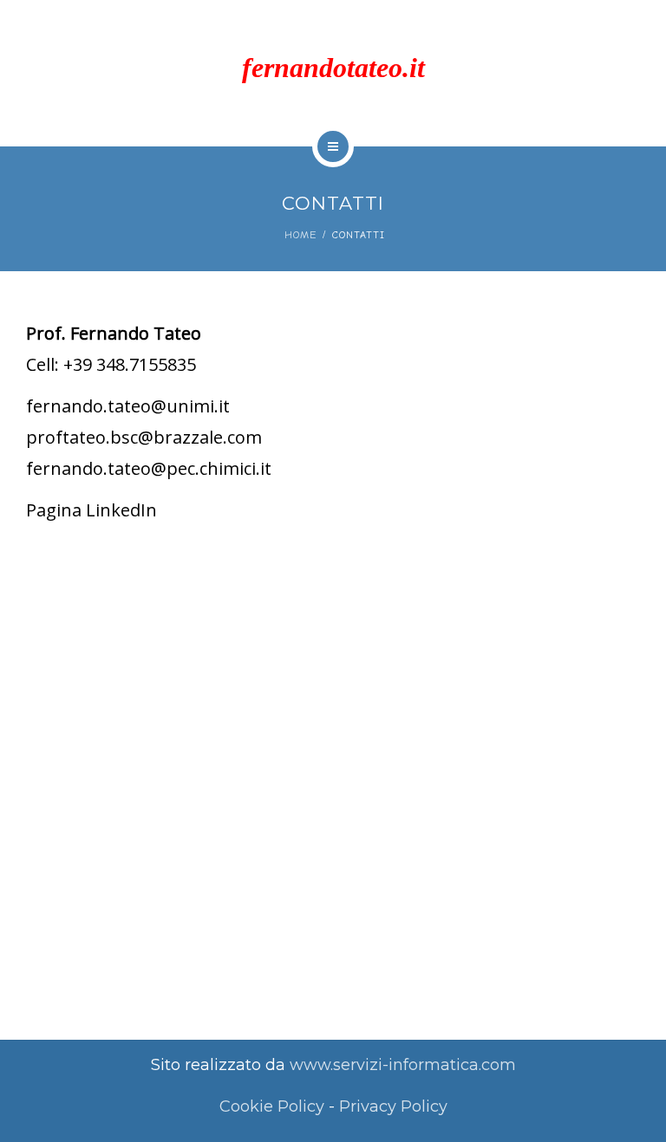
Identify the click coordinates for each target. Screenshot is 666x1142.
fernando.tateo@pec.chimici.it (148, 468)
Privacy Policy (393, 1106)
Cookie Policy (271, 1106)
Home (300, 235)
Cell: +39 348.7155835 (111, 364)
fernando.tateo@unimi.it (128, 406)
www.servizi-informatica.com (403, 1064)
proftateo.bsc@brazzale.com (144, 437)
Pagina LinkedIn (91, 510)
